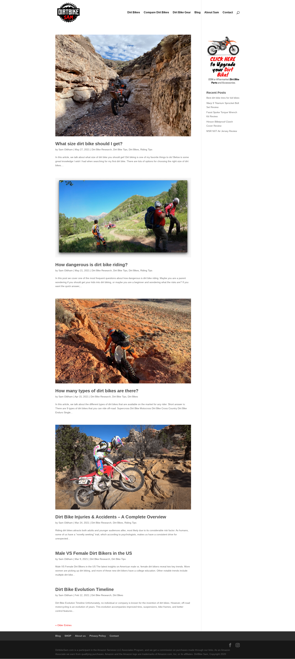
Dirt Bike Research (102, 149)
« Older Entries (63, 625)
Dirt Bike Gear (182, 12)
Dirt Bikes (133, 12)
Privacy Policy (97, 635)
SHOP (68, 635)
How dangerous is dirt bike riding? (91, 264)
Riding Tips (146, 149)
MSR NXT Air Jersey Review (221, 131)
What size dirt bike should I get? (89, 143)
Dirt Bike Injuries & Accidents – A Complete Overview (110, 516)
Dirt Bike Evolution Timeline (84, 589)
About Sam (211, 12)
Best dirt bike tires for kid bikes (222, 97)
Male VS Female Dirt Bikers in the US (93, 553)
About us (80, 635)
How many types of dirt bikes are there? (96, 390)
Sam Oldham (66, 149)
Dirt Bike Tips (120, 149)
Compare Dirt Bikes (156, 12)
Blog (197, 12)
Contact (228, 12)
